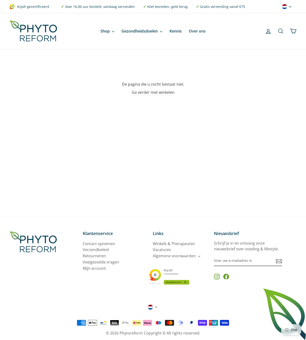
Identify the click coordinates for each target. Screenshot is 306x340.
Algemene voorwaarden (175, 255)
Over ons (197, 31)
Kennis (175, 31)
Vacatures (162, 249)
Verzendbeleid (96, 249)
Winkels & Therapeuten (174, 243)
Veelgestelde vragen (101, 262)
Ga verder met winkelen (153, 92)
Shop (105, 31)
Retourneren (94, 255)
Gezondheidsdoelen (140, 31)
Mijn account (94, 268)
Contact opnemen (99, 243)
